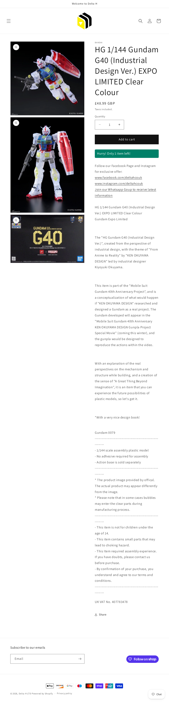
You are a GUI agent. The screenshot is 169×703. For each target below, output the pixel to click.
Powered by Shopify (42, 693)
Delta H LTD (25, 693)
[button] (8, 21)
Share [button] (103, 614)
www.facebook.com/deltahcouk (118, 177)
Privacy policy (64, 693)
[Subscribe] (79, 659)
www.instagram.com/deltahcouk (119, 183)
